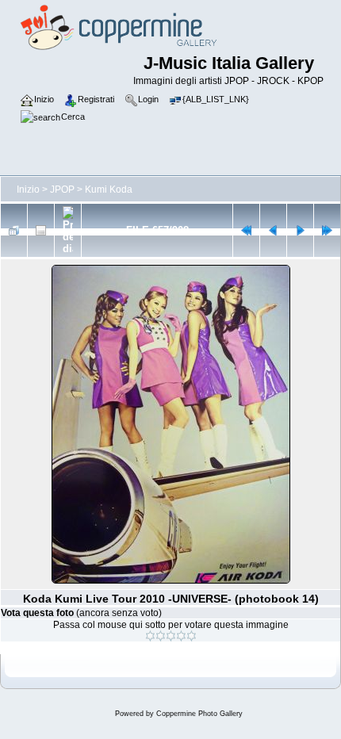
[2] (160, 635)
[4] (181, 635)
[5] (191, 635)
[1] (150, 635)
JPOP (62, 189)
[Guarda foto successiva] (300, 230)
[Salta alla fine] (327, 230)
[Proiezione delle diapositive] (68, 230)
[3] (171, 635)
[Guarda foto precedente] (273, 230)
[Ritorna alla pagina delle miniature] (14, 230)
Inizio (28, 189)
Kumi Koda (108, 189)
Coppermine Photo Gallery (199, 714)
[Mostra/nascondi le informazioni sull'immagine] (41, 230)
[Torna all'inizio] (246, 230)
